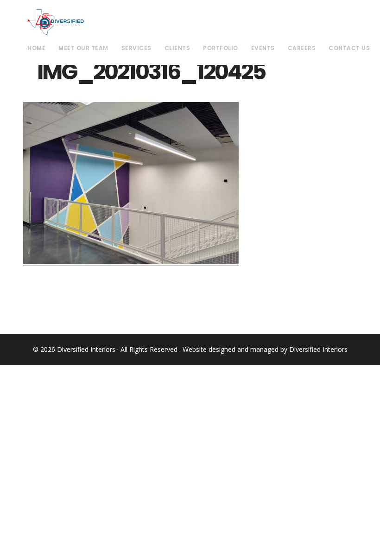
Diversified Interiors (55, 22)
